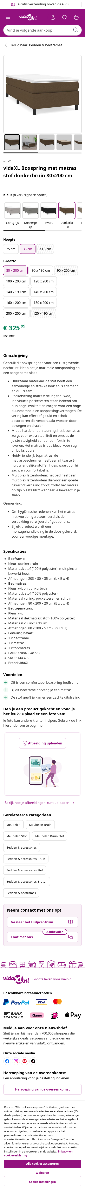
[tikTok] (33, 1061)
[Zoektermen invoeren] (75, 29)
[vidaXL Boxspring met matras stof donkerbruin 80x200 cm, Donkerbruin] (42, 94)
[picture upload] (42, 772)
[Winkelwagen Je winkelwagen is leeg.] (76, 17)
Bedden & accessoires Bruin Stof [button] (28, 881)
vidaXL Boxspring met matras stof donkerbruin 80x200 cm (40, 171)
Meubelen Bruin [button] (40, 825)
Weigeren (42, 1173)
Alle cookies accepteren (42, 1164)
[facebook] (7, 1061)
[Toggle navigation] (8, 17)
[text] (14, 328)
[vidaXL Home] (28, 17)
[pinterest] (24, 1061)
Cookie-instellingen (42, 1182)
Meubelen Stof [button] (16, 836)
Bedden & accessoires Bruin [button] (25, 859)
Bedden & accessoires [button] (21, 847)
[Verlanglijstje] (64, 17)
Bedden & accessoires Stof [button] (24, 870)
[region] (42, 1144)
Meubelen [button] (13, 825)
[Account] (52, 17)
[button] (12, 216)
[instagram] (16, 1061)
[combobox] (42, 30)
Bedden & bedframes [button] (21, 893)
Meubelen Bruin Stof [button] (49, 836)
